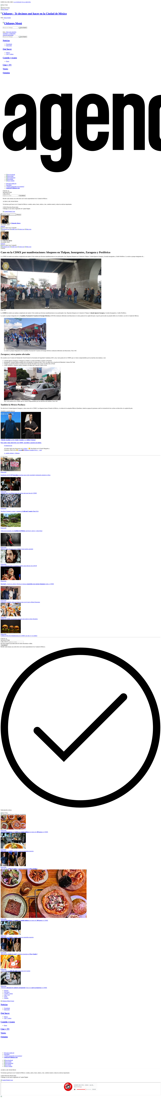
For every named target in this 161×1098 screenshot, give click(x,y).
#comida (31, 450)
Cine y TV (7, 65)
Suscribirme (22, 195)
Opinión (6, 73)
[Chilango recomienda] (13, 829)
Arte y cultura (9, 54)
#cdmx (25, 448)
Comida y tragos (10, 58)
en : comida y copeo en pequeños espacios (17, 851)
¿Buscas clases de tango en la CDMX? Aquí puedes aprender (17, 549)
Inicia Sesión (7, 17)
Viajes (5, 69)
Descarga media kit (11, 183)
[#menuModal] (3, 19)
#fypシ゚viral (38, 450)
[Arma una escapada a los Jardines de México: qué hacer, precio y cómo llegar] (11, 526)
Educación (9, 45)
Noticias (6, 40)
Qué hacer (7, 49)
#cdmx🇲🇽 (20, 450)
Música (8, 52)
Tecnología (9, 44)
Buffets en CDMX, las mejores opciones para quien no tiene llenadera (19, 619)
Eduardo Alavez (15, 223)
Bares (7, 61)
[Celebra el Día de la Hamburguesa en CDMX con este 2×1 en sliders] (11, 632)
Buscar (19, 214)
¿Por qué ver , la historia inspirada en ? (19, 868)
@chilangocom (8, 445)
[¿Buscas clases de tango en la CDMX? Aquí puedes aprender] (11, 546)
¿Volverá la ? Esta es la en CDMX (24, 987)
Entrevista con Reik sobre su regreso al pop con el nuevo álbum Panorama (20, 602)
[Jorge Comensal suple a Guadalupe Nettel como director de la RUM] (11, 562)
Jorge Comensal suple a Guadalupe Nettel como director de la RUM (19, 565)
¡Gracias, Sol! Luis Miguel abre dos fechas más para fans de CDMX (19, 493)
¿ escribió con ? (18, 440)
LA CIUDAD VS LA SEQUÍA (22, 2)
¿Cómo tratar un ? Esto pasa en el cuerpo (15, 971)
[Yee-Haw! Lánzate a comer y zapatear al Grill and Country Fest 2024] (11, 507)
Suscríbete (9, 185)
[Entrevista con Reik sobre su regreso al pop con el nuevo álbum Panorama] (11, 599)
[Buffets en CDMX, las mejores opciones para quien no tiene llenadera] (11, 616)
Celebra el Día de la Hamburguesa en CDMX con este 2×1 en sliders (19, 635)
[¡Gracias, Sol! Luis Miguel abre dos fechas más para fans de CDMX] (11, 490)
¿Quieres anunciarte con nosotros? (15, 186)
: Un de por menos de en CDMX (24, 832)
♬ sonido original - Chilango (12, 453)
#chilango (26, 450)
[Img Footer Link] (6, 1050)
